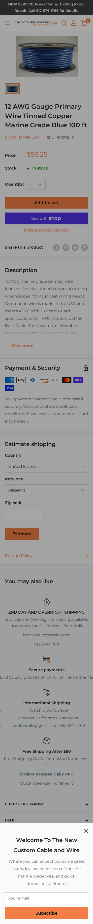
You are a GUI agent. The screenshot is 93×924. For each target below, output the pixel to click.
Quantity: (14, 184)
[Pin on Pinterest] (65, 247)
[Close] (86, 831)
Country (13, 455)
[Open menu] (7, 23)
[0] (84, 23)
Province (14, 479)
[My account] (73, 23)
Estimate (22, 533)
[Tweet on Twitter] (75, 247)
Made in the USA (22, 137)
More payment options (46, 230)
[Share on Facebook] (56, 247)
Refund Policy (18, 555)
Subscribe (46, 913)
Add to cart (46, 202)
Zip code (14, 502)
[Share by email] (84, 247)
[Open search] (64, 23)
